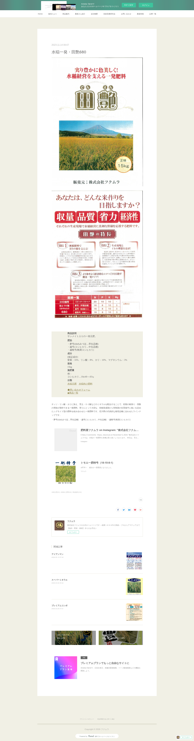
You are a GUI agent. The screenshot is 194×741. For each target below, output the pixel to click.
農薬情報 (140, 13)
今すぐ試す (128, 5)
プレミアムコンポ (59, 605)
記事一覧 (152, 13)
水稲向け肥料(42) (66, 492)
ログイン (146, 5)
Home (40, 13)
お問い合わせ (126, 13)
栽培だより (52, 13)
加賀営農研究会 (109, 13)
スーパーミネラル (59, 579)
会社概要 (94, 13)
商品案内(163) (77, 492)
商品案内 (65, 13)
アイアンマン (57, 554)
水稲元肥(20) (56, 492)
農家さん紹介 (80, 13)
